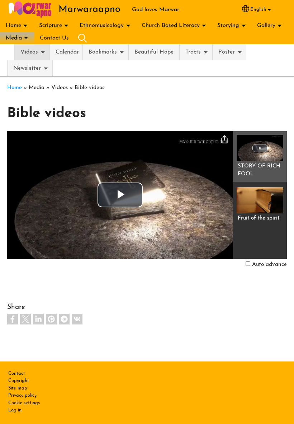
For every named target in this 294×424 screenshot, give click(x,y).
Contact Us (54, 38)
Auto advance (269, 264)
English (258, 9)
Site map (17, 388)
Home (13, 25)
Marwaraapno (89, 9)
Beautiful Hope (154, 52)
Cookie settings (24, 403)
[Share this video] (224, 140)
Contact (16, 373)
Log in (15, 410)
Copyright (18, 380)
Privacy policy (22, 395)
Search (82, 38)
